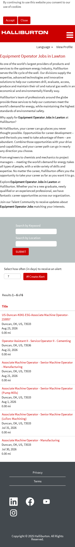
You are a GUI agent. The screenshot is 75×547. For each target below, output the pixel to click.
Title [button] (5, 306)
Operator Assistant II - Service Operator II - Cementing (36, 341)
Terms (37, 481)
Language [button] (43, 47)
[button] (62, 35)
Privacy (37, 472)
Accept (10, 20)
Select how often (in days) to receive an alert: (33, 269)
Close (24, 20)
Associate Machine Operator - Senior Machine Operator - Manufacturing (37, 364)
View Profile (64, 47)
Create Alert (37, 277)
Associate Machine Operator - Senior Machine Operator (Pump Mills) (37, 390)
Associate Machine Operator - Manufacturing (31, 440)
